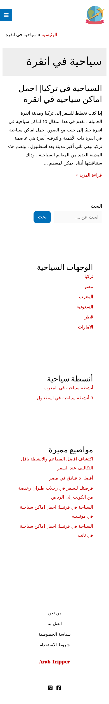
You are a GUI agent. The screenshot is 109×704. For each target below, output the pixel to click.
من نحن (54, 612)
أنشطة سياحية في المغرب (68, 387)
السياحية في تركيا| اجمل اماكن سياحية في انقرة (60, 93)
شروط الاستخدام (54, 644)
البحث (96, 206)
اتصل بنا (55, 623)
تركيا (88, 276)
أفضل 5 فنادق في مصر (71, 478)
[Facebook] (58, 687)
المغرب (86, 296)
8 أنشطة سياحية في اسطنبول (65, 397)
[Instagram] (50, 687)
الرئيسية (49, 34)
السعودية (85, 306)
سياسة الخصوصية (55, 634)
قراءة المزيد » (89, 175)
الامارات (85, 327)
